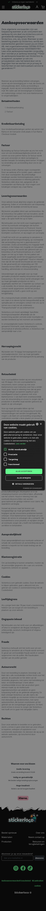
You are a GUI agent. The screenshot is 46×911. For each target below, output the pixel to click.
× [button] (41, 424)
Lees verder (21, 443)
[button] (23, 483)
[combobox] (37, 424)
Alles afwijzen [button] (24, 478)
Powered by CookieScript (32, 488)
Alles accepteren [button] (24, 471)
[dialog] (23, 455)
